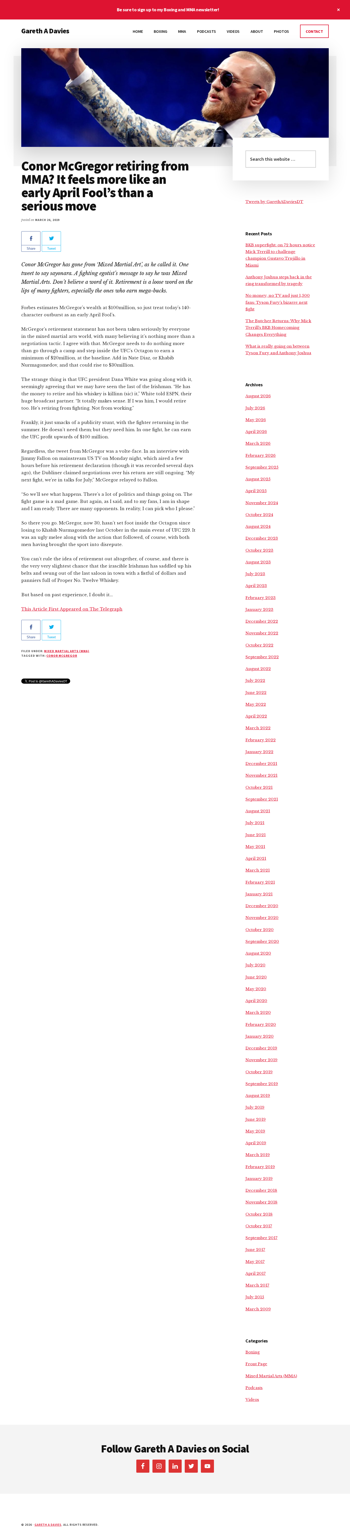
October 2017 (258, 1226)
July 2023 (255, 573)
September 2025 (262, 467)
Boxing (252, 1352)
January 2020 (259, 1036)
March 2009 (258, 1309)
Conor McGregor (61, 656)
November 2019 (261, 1059)
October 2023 (259, 550)
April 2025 (256, 490)
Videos (252, 1399)
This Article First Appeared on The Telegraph (71, 609)
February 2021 (260, 882)
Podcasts (254, 1387)
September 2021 (261, 799)
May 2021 (255, 846)
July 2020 (255, 965)
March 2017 (257, 1285)
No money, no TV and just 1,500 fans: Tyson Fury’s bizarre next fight (277, 302)
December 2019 (261, 1048)
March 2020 (258, 1012)
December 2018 (261, 1190)
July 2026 (255, 408)
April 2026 (256, 431)
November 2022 (261, 633)
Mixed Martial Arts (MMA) (66, 651)
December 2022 (261, 621)
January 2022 (259, 751)
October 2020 (259, 929)
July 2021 (254, 822)
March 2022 (258, 727)
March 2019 (257, 1154)
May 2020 (255, 988)
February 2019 (260, 1166)
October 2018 (259, 1214)
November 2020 (262, 917)
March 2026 (258, 443)
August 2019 (257, 1095)
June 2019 (255, 1119)
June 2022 (255, 692)
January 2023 (259, 609)
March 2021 (257, 870)
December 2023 (261, 538)
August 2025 (258, 479)
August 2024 (258, 526)
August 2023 (258, 562)
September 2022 (262, 656)
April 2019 (255, 1142)
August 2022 (258, 668)
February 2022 (260, 739)
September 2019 (261, 1083)
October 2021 (259, 787)
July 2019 (254, 1107)
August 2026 (258, 395)
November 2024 (261, 502)
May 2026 (255, 419)
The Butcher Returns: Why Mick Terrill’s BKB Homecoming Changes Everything (278, 327)
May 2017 (255, 1261)
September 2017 (261, 1237)
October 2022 (259, 645)
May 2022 (255, 704)
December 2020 (261, 905)
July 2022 (255, 680)
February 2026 (260, 455)
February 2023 (260, 597)
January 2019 (259, 1178)
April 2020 (256, 1000)
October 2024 (259, 514)
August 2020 (258, 953)
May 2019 (255, 1131)
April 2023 (256, 585)
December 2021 (261, 763)
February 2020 (260, 1024)
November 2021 (261, 775)
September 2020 (262, 941)
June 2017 (255, 1249)
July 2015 (254, 1297)
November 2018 (261, 1202)
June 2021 (255, 834)
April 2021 (255, 858)
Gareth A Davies (45, 30)
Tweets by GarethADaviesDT (274, 201)
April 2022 (256, 716)
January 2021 (259, 894)
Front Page (256, 1363)
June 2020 (256, 977)
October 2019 (259, 1071)
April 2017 (255, 1273)
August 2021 (257, 811)
